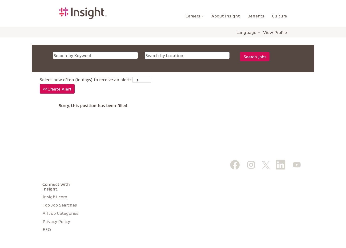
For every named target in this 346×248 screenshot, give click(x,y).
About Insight (225, 15)
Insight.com (55, 196)
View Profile (275, 32)
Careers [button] (193, 15)
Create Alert (59, 88)
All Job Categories (60, 213)
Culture (279, 15)
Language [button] (246, 32)
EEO (47, 229)
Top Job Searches (60, 205)
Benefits (255, 15)
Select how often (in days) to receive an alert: (85, 79)
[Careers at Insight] (83, 13)
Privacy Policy (56, 221)
